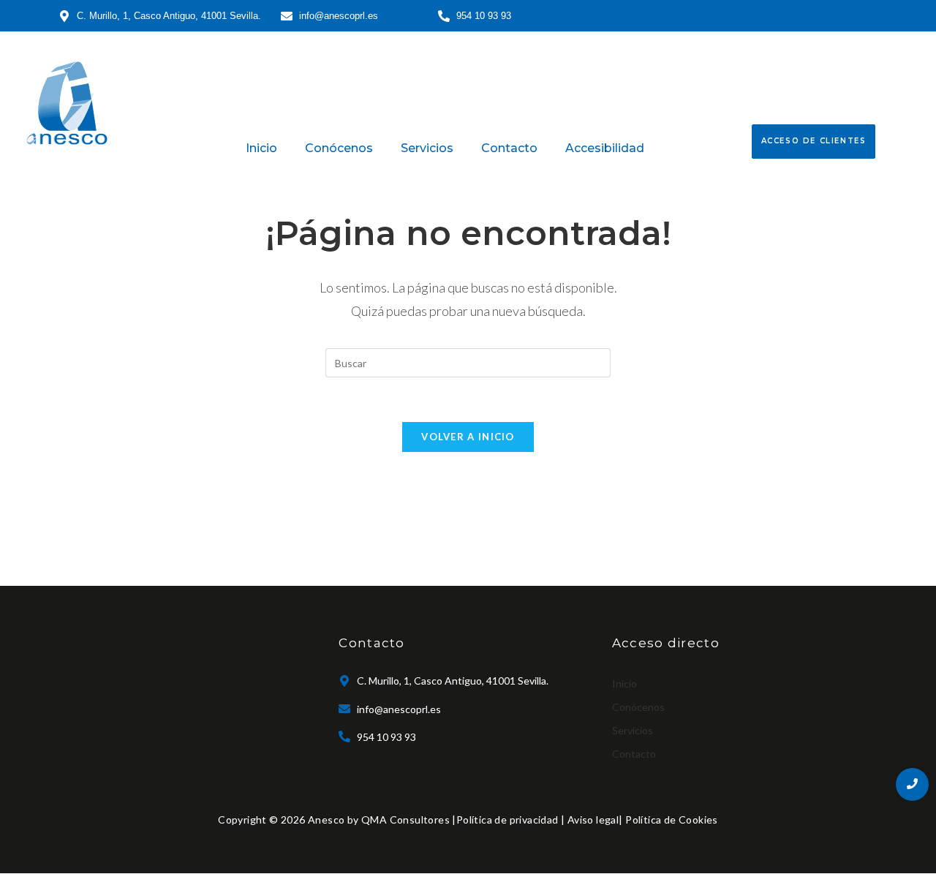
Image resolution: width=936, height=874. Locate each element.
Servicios (427, 148)
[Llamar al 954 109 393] (912, 784)
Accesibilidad (604, 148)
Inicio (261, 148)
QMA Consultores (405, 819)
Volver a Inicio (468, 436)
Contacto (509, 148)
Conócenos (339, 148)
